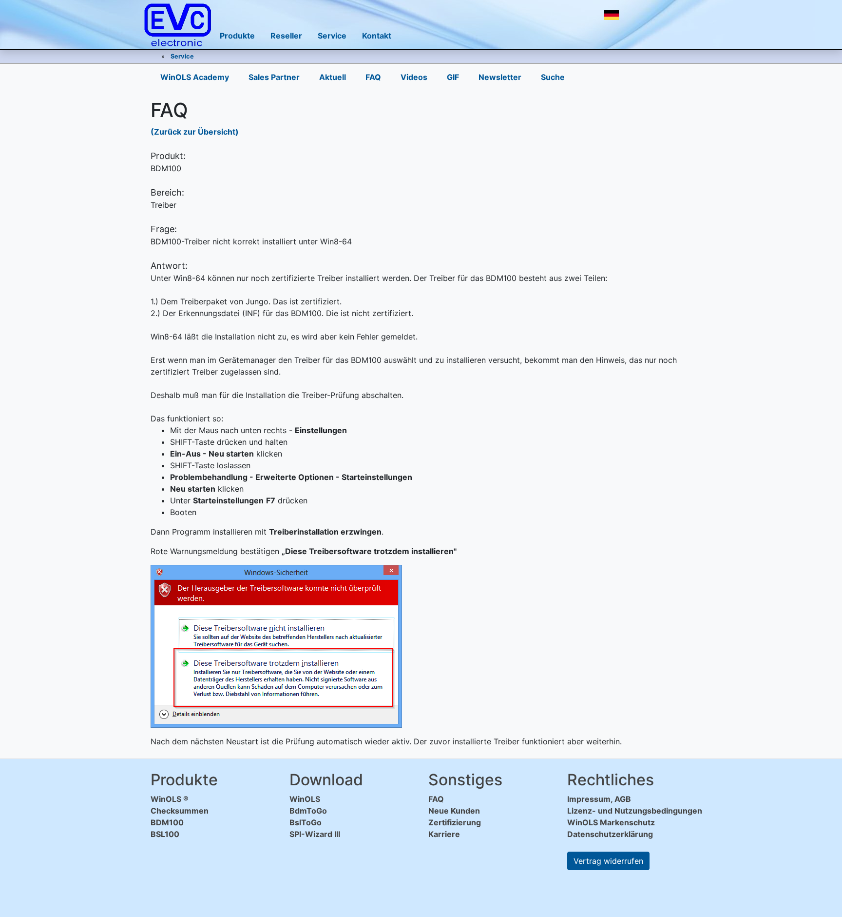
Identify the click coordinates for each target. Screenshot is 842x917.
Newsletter (499, 77)
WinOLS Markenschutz (611, 822)
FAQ (373, 77)
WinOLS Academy (194, 77)
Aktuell (332, 77)
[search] (659, 15)
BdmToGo (308, 811)
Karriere (444, 834)
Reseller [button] (286, 35)
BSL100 (165, 834)
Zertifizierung (454, 822)
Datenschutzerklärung (610, 834)
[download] (637, 15)
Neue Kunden (454, 811)
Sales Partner (274, 77)
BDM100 (167, 822)
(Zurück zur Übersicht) (195, 132)
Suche (553, 77)
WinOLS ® (170, 799)
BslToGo (305, 822)
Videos (414, 77)
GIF (453, 77)
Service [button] (332, 35)
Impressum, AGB (599, 799)
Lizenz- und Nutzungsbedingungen (634, 811)
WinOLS (304, 799)
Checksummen (180, 811)
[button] (611, 15)
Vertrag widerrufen (608, 861)
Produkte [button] (237, 35)
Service (182, 56)
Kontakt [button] (376, 35)
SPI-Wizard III (314, 834)
